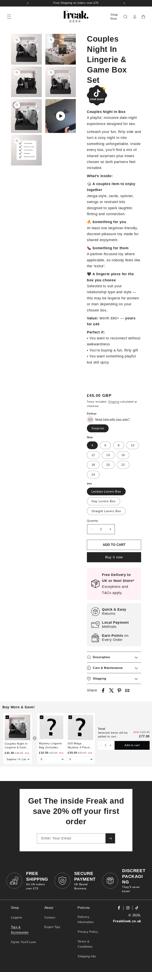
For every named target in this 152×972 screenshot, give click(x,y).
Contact (49, 917)
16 (123, 455)
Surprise (97, 428)
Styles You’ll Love (23, 942)
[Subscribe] (110, 838)
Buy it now (114, 557)
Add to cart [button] (132, 745)
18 (93, 464)
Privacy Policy (88, 931)
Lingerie (16, 917)
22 (123, 464)
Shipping (113, 401)
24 (93, 474)
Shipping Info (87, 956)
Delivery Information (85, 919)
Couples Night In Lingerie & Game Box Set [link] (16, 746)
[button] (9, 16)
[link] (17, 727)
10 (132, 445)
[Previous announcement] (27, 3)
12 (93, 455)
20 (108, 464)
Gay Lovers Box (103, 501)
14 (108, 455)
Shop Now (114, 16)
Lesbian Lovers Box (106, 491)
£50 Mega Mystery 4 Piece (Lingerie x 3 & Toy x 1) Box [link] (79, 745)
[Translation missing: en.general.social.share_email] (127, 691)
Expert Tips (52, 927)
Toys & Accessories (19, 929)
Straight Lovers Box (106, 511)
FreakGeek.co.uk (127, 921)
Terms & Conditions (85, 944)
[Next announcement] (124, 3)
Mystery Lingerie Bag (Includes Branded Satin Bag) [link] (50, 745)
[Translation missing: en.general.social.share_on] (103, 691)
